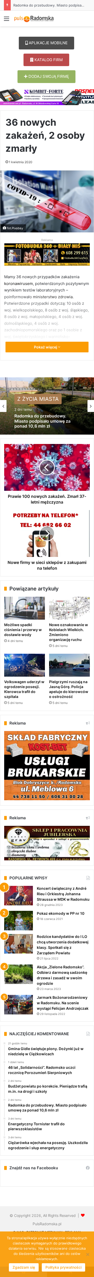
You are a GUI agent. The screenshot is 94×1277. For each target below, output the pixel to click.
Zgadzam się (24, 1267)
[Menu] (6, 20)
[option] (47, 406)
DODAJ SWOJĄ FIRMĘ (48, 76)
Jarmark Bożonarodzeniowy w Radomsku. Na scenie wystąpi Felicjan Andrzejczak (63, 1003)
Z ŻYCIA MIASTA (38, 399)
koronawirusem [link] (18, 283)
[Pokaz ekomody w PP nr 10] (18, 920)
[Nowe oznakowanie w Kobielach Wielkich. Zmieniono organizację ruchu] (69, 608)
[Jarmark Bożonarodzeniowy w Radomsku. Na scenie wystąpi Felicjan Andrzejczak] (18, 1004)
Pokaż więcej (46, 347)
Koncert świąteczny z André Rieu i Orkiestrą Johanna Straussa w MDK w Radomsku (63, 893)
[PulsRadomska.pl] (34, 18)
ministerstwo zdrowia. (53, 296)
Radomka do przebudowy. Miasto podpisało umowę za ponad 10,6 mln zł (42, 421)
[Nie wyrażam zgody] (87, 1254)
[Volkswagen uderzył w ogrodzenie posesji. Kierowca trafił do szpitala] (24, 665)
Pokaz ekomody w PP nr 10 (60, 913)
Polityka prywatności (63, 1267)
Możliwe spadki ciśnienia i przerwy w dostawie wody (23, 629)
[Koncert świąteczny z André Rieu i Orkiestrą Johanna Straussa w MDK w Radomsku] (18, 895)
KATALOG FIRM (48, 59)
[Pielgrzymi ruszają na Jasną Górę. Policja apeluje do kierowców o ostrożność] (69, 665)
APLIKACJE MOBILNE (48, 42)
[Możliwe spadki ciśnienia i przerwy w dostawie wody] (24, 608)
